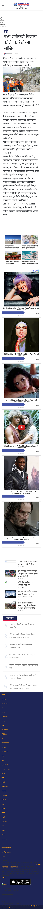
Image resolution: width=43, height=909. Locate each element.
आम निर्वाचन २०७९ (6, 852)
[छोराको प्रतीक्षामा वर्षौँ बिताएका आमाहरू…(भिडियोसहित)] (10, 562)
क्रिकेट (3, 834)
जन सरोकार (5, 703)
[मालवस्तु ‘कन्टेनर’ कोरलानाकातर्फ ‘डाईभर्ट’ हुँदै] (13, 244)
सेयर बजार (4, 839)
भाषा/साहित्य (5, 786)
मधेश (3, 760)
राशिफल (2, 20)
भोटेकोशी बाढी (3, 26)
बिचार (3, 725)
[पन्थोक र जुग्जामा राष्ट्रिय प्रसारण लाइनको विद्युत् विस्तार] (30, 259)
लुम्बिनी (3, 782)
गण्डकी (3, 817)
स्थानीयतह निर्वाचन (6, 848)
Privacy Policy (34, 906)
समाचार (3, 695)
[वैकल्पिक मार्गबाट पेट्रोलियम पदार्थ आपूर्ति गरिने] (13, 259)
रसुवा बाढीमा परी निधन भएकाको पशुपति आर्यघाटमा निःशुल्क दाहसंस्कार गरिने (27, 605)
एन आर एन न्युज (5, 769)
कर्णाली (3, 773)
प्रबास (3, 721)
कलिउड (4, 747)
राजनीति (4, 699)
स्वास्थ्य (3, 808)
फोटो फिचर (4, 734)
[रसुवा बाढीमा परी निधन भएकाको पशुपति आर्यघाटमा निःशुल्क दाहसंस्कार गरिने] (10, 609)
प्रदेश (3, 756)
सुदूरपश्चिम (4, 821)
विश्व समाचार (5, 716)
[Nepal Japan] (21, 3)
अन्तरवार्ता (4, 791)
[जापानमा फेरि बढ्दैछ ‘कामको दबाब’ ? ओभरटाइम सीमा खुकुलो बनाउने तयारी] (10, 597)
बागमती (3, 813)
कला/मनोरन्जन (5, 743)
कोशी (3, 778)
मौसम (1, 22)
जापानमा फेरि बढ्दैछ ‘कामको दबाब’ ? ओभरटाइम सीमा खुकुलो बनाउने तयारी (27, 594)
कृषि (3, 826)
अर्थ (6, 31)
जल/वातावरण (5, 730)
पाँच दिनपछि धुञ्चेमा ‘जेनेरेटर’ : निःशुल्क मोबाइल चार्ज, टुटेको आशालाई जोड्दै (28, 573)
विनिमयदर (2, 24)
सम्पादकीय (4, 795)
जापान (3, 712)
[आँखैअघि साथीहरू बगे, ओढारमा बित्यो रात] (10, 582)
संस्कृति (3, 856)
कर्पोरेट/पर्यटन (5, 751)
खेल (3, 738)
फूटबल (3, 830)
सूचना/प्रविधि (5, 764)
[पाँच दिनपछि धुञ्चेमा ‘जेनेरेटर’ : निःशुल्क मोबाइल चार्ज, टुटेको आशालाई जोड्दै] (10, 577)
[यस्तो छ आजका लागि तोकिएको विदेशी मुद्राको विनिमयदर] (30, 244)
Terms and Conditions (9, 908)
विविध (3, 843)
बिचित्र (3, 804)
